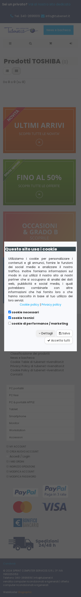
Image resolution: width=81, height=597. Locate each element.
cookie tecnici (22, 318)
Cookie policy (29, 304)
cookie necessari (25, 312)
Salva (65, 333)
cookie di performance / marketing (39, 323)
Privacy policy (51, 304)
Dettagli (46, 333)
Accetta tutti (60, 340)
